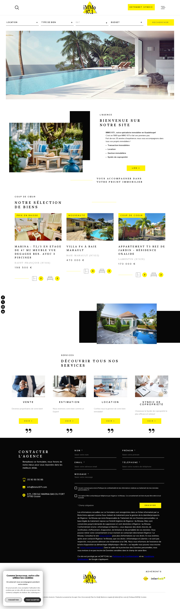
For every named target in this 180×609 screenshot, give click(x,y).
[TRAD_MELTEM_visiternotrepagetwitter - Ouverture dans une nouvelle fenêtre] (3, 302)
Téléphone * (131, 462)
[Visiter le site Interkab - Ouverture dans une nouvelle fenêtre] (158, 578)
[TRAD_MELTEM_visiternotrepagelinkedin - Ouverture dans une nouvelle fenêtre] (3, 312)
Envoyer (150, 505)
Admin (116, 597)
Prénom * (129, 451)
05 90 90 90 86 (35, 480)
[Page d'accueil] (90, 7)
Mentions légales (107, 597)
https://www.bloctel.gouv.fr (92, 548)
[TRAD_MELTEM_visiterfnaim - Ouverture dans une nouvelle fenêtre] (145, 579)
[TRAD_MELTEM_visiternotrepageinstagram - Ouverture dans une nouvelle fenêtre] (3, 307)
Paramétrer (13, 600)
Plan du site (95, 597)
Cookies (143, 597)
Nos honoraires (83, 597)
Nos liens (123, 597)
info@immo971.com (37, 487)
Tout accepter (32, 600)
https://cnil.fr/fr (105, 536)
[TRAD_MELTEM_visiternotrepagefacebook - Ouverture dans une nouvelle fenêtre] (3, 297)
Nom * (79, 451)
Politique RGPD (134, 597)
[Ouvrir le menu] (163, 7)
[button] (90, 290)
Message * (82, 474)
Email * (80, 462)
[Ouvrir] (17, 7)
